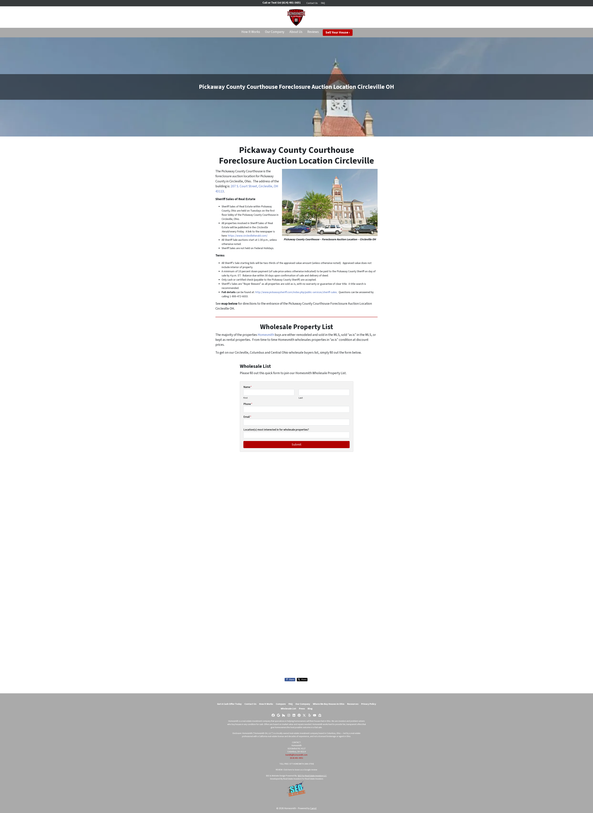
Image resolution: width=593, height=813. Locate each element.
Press (302, 708)
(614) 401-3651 (296, 757)
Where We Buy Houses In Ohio (328, 704)
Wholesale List (288, 708)
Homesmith (266, 334)
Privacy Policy (368, 704)
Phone (247, 404)
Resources (352, 704)
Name (247, 387)
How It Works (250, 31)
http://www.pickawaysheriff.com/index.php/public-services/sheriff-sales (296, 292)
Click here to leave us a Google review (300, 769)
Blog (310, 708)
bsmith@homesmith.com (296, 754)
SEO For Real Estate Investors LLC (312, 775)
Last (301, 397)
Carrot (313, 808)
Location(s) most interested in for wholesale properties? (276, 430)
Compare (281, 704)
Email (247, 417)
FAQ (323, 3)
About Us (295, 31)
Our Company (274, 31)
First (245, 397)
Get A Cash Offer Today (229, 704)
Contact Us (312, 3)
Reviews (313, 31)
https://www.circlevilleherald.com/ (247, 236)
